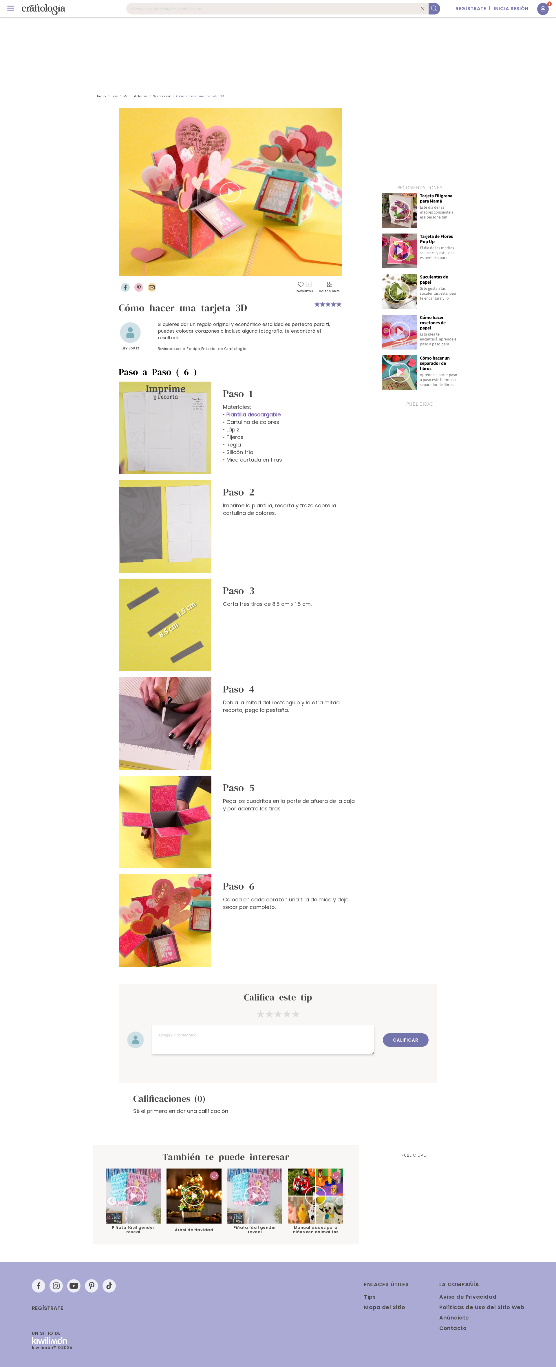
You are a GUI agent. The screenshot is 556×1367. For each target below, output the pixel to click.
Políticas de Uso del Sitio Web (481, 1307)
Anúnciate (454, 1317)
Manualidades (135, 96)
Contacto (453, 1328)
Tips (114, 96)
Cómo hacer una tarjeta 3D (200, 96)
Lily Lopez (130, 348)
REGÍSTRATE (471, 8)
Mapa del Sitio (384, 1307)
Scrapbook (162, 96)
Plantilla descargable (253, 414)
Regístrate (47, 1308)
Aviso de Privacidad (468, 1296)
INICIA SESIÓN (511, 8)
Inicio (101, 96)
